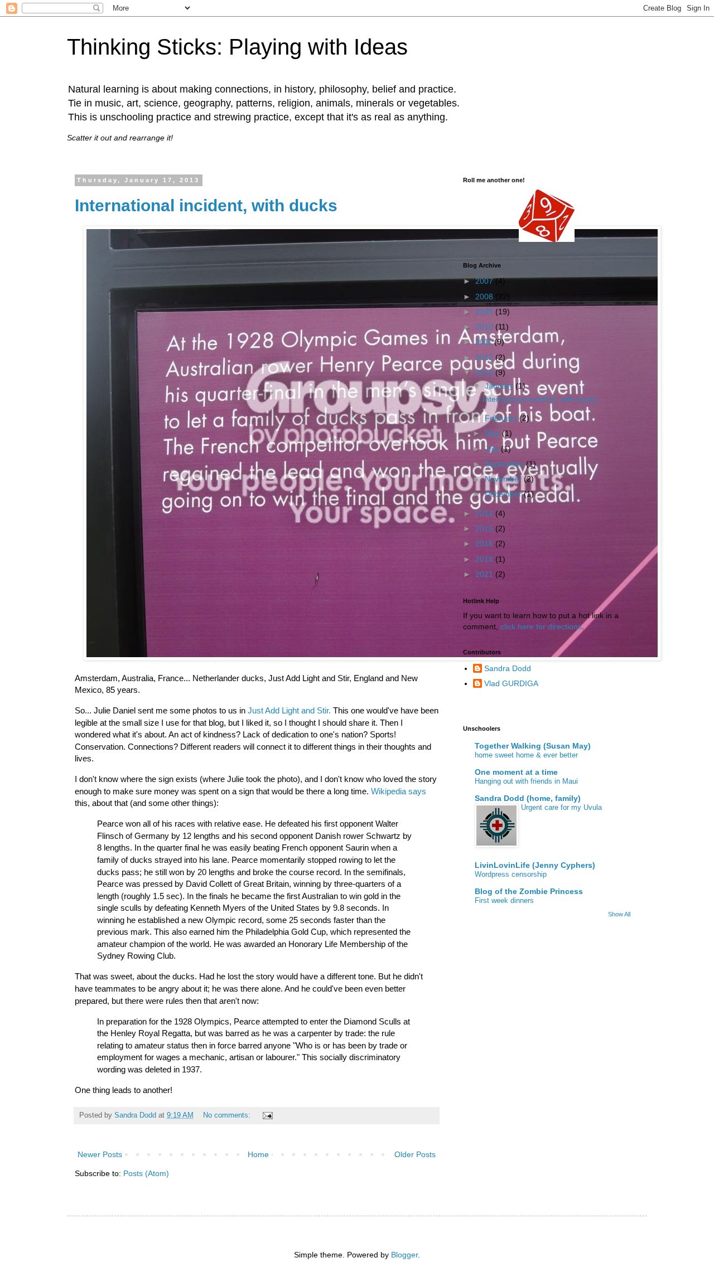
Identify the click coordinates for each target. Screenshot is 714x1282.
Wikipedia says (398, 791)
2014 (485, 513)
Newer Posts (100, 1154)
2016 (485, 543)
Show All (619, 914)
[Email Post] (267, 1115)
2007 (485, 280)
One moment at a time (516, 772)
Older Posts (415, 1154)
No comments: (228, 1115)
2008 (485, 296)
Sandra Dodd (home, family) (528, 798)
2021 (485, 574)
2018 (485, 559)
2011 (484, 341)
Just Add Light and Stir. (289, 710)
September (505, 463)
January (500, 385)
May (493, 433)
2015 (485, 528)
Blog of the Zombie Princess (529, 891)
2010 (485, 326)
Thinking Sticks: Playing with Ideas (237, 47)
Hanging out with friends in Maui (526, 781)
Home (258, 1154)
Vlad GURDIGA (511, 683)
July (493, 448)
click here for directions (541, 626)
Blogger (404, 1254)
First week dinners (504, 900)
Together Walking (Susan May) (533, 745)
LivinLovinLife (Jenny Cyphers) (535, 865)
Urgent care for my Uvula (561, 807)
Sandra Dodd (507, 668)
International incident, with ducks (206, 205)
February (502, 418)
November (504, 478)
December (504, 493)
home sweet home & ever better (526, 755)
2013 (485, 372)
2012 (485, 357)
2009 (485, 311)
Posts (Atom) (146, 1173)
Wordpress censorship (511, 874)
